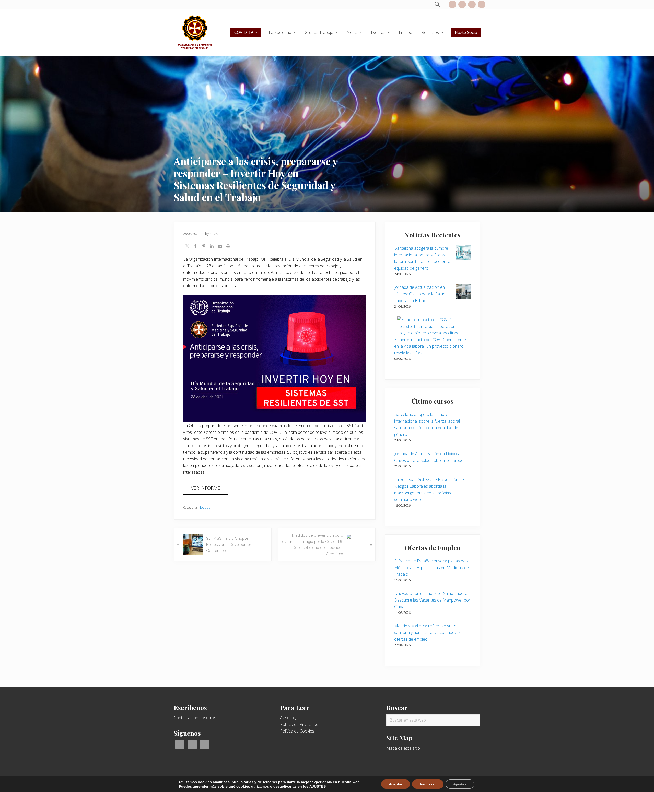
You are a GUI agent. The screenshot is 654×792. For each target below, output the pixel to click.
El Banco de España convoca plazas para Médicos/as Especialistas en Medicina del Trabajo (432, 567)
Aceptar (395, 784)
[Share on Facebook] (195, 247)
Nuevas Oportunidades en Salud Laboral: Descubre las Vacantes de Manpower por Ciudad (432, 600)
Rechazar (428, 784)
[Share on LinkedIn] (212, 247)
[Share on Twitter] (187, 247)
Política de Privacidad (299, 724)
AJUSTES (317, 786)
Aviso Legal (290, 718)
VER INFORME (205, 488)
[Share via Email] (220, 247)
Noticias (204, 507)
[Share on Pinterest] (204, 247)
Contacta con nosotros (195, 718)
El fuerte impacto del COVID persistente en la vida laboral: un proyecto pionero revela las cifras (430, 346)
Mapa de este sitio (403, 748)
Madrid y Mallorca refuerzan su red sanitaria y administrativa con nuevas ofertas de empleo (427, 632)
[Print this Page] (228, 247)
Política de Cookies (297, 731)
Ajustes (459, 784)
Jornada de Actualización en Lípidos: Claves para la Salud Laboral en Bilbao (419, 293)
